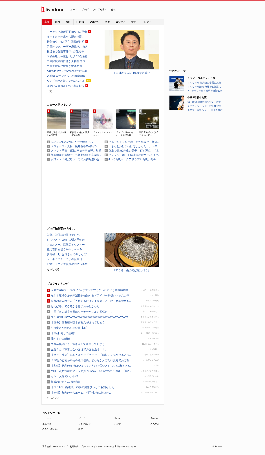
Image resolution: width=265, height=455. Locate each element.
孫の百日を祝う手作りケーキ (64, 249)
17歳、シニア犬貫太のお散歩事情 (67, 264)
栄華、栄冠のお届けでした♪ (64, 234)
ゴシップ (120, 21)
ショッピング (84, 423)
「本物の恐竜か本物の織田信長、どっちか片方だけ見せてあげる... (89, 360)
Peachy (154, 418)
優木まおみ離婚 (58, 338)
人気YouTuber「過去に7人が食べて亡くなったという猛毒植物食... (89, 290)
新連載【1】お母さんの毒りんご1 (67, 254)
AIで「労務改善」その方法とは (66, 80)
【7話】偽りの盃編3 (61, 333)
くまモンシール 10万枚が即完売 (204, 106)
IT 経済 (80, 21)
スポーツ (94, 21)
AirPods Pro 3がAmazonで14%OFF (68, 70)
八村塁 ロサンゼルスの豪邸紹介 (66, 75)
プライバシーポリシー (91, 446)
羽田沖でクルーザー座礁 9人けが (67, 46)
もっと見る (53, 269)
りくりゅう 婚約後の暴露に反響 (204, 82)
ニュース (72, 9)
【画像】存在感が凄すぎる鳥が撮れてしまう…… (78, 322)
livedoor (52, 9)
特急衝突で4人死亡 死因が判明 (65, 41)
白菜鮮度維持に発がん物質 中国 (66, 61)
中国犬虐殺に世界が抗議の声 (64, 66)
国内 (57, 21)
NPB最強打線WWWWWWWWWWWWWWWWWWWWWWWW (87, 317)
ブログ (85, 9)
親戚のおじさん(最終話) (63, 381)
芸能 (107, 21)
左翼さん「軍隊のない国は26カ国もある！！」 (79, 349)
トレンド (146, 21)
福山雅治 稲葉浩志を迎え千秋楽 (204, 102)
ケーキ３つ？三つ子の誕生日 (64, 259)
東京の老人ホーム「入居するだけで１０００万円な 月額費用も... (89, 300)
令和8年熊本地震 (197, 97)
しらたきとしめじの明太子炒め (66, 239)
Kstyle (117, 418)
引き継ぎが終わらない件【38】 (68, 327)
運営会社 (46, 446)
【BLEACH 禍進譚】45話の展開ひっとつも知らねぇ (80, 387)
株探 (80, 429)
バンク (117, 423)
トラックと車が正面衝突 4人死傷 (67, 31)
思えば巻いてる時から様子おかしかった (73, 306)
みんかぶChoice (50, 429)
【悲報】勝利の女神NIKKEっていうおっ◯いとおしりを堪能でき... (89, 365)
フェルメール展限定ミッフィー (66, 244)
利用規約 (74, 446)
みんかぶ (155, 423)
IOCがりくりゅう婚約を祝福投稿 (204, 90)
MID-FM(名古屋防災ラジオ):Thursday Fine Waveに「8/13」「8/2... (89, 371)
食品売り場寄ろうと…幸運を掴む (205, 110)
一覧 (49, 91)
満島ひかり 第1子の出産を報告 (65, 85)
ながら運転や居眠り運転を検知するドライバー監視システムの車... (89, 295)
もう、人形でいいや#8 (62, 376)
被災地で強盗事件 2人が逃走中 (65, 51)
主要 (47, 21)
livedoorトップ (60, 446)
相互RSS (46, 423)
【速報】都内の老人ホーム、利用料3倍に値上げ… (79, 392)
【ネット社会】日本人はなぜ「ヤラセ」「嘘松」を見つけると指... (89, 354)
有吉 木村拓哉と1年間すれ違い (131, 72)
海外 (68, 21)
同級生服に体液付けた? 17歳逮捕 (67, 56)
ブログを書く (100, 9)
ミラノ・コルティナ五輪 (201, 78)
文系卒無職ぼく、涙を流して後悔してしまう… (77, 344)
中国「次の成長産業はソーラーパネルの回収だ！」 (80, 311)
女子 (133, 21)
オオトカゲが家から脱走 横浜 (65, 36)
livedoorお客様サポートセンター (120, 446)
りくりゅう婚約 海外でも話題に (204, 86)
